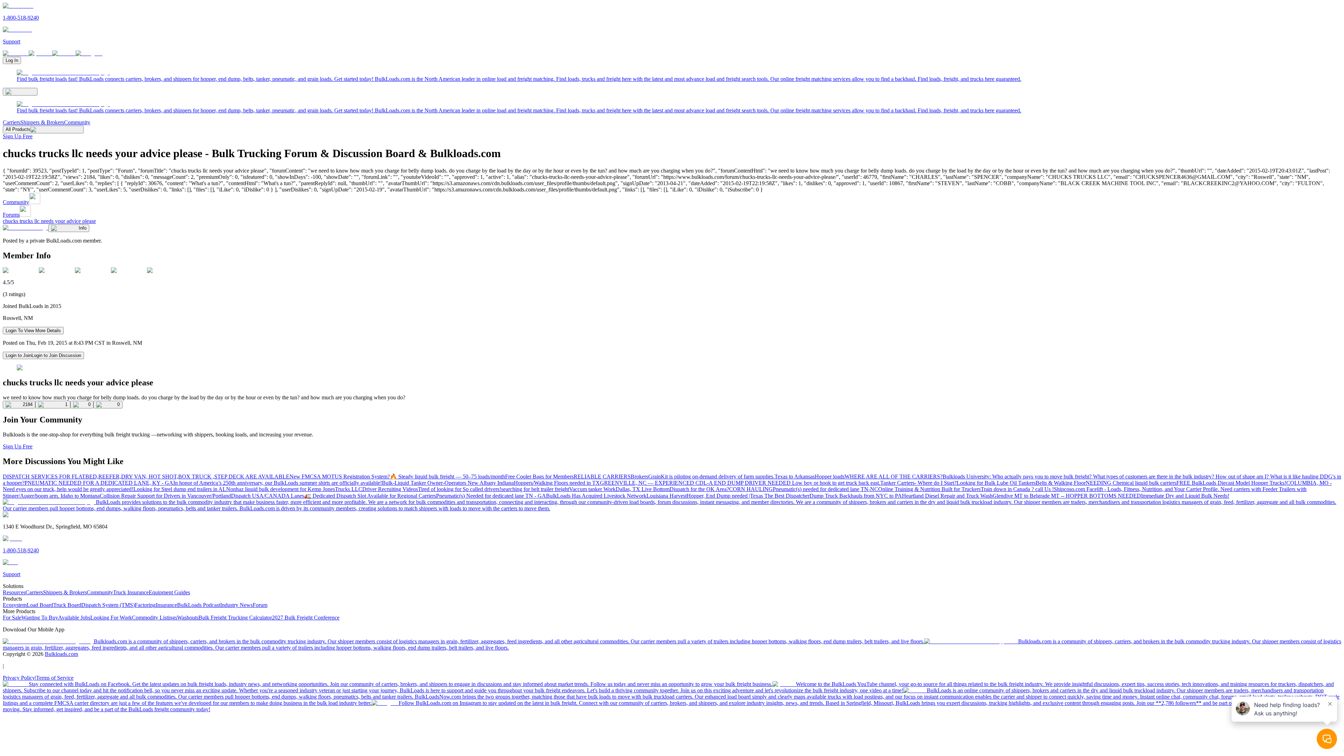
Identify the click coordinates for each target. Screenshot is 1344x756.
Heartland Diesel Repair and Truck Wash (947, 496)
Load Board (40, 605)
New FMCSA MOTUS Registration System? (339, 476)
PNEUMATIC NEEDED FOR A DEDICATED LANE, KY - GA (98, 483)
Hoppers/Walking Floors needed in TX (557, 483)
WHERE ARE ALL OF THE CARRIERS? (894, 476)
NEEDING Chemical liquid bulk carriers (1131, 483)
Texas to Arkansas (795, 476)
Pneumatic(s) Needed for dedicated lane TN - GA (491, 496)
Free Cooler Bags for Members (539, 476)
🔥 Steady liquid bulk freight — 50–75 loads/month (447, 476)
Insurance (166, 605)
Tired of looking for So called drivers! (459, 489)
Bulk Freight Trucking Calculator (235, 618)
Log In (12, 60)
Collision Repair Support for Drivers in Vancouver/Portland (165, 496)
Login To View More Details (33, 330)
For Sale (12, 618)
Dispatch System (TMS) (108, 605)
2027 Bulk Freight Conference (306, 618)
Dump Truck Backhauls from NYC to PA (856, 496)
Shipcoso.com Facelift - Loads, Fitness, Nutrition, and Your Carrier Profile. (1137, 489)
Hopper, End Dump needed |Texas (725, 496)
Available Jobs (74, 618)
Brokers (639, 476)
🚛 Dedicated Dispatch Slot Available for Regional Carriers (370, 496)
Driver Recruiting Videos (390, 489)
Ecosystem (15, 605)
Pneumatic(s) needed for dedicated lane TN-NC (825, 489)
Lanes (297, 496)
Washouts (187, 618)
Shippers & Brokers (42, 122)
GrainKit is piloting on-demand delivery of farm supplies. (711, 476)
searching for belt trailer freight (535, 489)
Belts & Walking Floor (1061, 483)
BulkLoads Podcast (198, 605)
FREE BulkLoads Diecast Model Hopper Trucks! (1231, 483)
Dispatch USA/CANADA (261, 496)
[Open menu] (20, 92)
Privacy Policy (19, 678)
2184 (28, 404)
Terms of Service (55, 678)
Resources (14, 592)
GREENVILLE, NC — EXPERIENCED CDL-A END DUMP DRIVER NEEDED (696, 483)
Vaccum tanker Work (592, 489)
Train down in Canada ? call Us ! (1017, 489)
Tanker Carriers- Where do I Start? (918, 483)
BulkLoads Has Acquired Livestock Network (596, 496)
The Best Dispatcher (787, 496)
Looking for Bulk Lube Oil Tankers (996, 483)
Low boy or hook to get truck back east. (836, 483)
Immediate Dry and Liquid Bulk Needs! (1185, 496)
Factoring (145, 605)
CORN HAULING (751, 489)
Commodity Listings (154, 618)
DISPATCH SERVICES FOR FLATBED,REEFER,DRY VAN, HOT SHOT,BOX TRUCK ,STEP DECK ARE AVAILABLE (146, 476)
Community (77, 122)
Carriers (11, 122)
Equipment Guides (169, 592)
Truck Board (67, 605)
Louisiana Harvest (666, 496)
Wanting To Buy (39, 618)
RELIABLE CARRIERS (602, 476)
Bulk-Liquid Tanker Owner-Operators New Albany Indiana (448, 483)
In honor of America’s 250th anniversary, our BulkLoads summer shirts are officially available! (277, 483)
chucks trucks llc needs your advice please (49, 221)
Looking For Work (111, 618)
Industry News (236, 605)
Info (82, 228)
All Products (18, 129)
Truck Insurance (131, 592)
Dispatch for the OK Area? (699, 489)
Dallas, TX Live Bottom (643, 489)
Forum (260, 605)
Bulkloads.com (61, 654)
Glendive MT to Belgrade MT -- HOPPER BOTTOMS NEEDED (1067, 496)
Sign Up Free (18, 136)
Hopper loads (830, 476)
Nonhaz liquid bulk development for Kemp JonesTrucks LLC (294, 489)
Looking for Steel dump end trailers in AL (179, 489)
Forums (11, 215)
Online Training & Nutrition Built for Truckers (929, 489)
